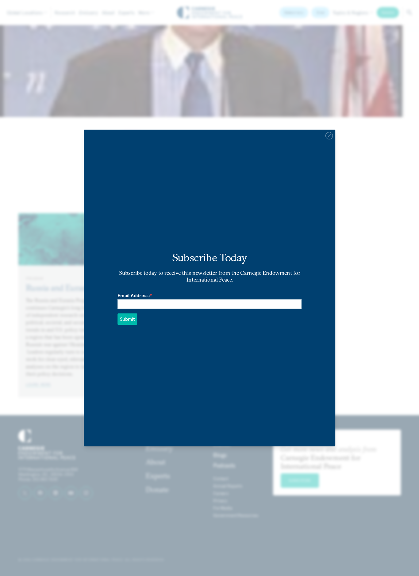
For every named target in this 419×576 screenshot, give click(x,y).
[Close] (329, 135)
